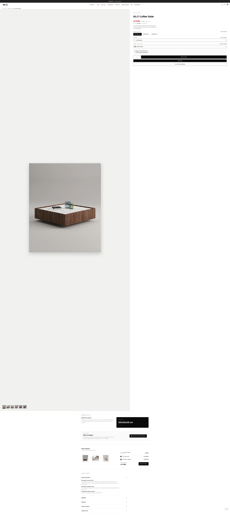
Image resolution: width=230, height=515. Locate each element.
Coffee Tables (10, 8)
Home (3, 8)
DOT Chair (103, 4)
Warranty (104, 502)
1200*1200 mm (137, 34)
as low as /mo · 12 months (140, 23)
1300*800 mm (154, 34)
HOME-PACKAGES (125, 4)
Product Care (104, 511)
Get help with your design (139, 435)
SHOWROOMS (137, 4)
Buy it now (180, 60)
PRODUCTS (92, 4)
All (6, 8)
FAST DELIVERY (110, 4)
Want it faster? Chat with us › (142, 52)
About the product (104, 477)
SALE (98, 4)
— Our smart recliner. (116, 1)
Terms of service (104, 506)
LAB (131, 4)
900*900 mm (146, 34)
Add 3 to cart (143, 463)
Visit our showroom (180, 64)
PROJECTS (117, 4)
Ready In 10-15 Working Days (142, 51)
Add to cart (184, 57)
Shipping (104, 498)
